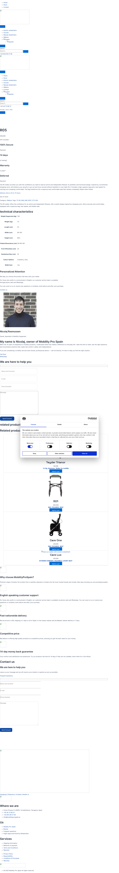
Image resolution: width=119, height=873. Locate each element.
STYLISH (35, 200)
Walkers (6, 37)
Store (5, 78)
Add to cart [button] (56, 471)
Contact (6, 89)
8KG (49, 507)
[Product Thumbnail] (2, 112)
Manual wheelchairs (9, 35)
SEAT (62, 507)
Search (2, 48)
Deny (34, 453)
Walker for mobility (62, 468)
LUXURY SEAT (67, 561)
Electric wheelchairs (10, 30)
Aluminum (51, 468)
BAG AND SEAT (26, 200)
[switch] (49, 446)
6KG (49, 546)
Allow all (84, 453)
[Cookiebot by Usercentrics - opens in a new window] (89, 418)
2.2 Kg (45, 468)
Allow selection (59, 453)
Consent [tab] (33, 424)
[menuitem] (6, 39)
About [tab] (86, 424)
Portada (2, 109)
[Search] (25, 51)
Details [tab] (59, 424)
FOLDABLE (55, 507)
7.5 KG (18, 200)
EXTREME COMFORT (46, 561)
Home (5, 76)
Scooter (6, 32)
